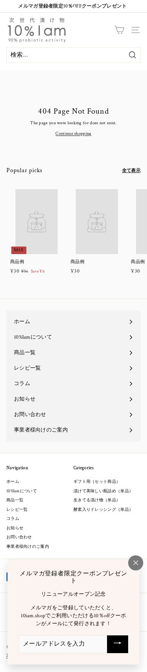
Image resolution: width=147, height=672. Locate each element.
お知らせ (14, 528)
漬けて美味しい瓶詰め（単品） (103, 491)
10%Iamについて (21, 491)
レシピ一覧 (17, 509)
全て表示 (131, 170)
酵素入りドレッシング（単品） (103, 509)
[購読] (117, 644)
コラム (12, 518)
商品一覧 (14, 500)
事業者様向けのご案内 (27, 546)
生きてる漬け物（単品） (97, 500)
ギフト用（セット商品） (97, 481)
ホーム (12, 481)
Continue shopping (73, 133)
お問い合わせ (19, 537)
